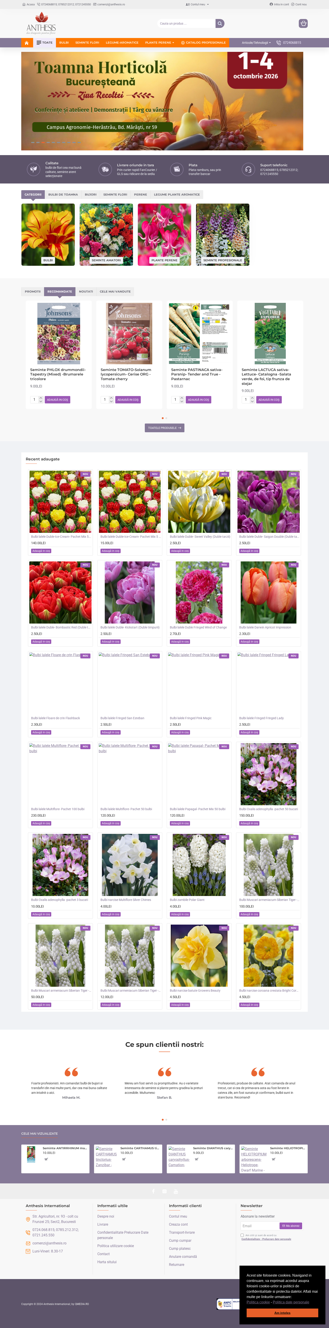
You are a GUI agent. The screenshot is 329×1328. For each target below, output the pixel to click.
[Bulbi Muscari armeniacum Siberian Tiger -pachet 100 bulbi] (268, 865)
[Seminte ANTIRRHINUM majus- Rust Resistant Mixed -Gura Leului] (31, 1154)
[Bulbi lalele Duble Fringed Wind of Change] (199, 592)
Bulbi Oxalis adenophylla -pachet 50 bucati (268, 809)
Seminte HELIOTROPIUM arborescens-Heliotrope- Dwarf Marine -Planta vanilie (288, 1148)
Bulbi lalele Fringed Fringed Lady (261, 718)
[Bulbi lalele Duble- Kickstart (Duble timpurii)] (130, 592)
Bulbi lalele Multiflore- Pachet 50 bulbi (126, 809)
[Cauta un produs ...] (220, 23)
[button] (311, 1302)
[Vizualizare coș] (303, 23)
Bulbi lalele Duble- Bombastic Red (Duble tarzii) (61, 627)
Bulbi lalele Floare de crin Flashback (55, 718)
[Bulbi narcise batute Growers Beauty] (199, 956)
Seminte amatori (106, 260)
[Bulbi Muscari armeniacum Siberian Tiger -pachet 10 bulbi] (130, 956)
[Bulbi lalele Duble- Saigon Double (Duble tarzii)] (268, 502)
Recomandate (59, 291)
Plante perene (164, 260)
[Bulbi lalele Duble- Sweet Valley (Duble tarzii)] (199, 502)
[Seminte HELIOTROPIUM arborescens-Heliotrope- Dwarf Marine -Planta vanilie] (254, 1159)
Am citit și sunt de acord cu (266, 1237)
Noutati (86, 291)
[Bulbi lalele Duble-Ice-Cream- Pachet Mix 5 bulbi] (130, 502)
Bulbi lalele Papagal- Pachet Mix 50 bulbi (197, 809)
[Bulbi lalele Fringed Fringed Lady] (268, 683)
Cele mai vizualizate (39, 1134)
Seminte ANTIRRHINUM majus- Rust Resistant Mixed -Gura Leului (65, 1148)
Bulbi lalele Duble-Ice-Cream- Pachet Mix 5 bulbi (130, 536)
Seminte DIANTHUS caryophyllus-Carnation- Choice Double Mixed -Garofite (213, 1148)
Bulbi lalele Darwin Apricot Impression (265, 627)
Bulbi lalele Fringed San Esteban (122, 718)
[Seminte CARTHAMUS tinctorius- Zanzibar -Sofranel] (106, 1156)
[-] (40, 401)
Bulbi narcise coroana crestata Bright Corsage (269, 990)
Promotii (33, 291)
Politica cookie (258, 1302)
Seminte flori (115, 194)
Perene (140, 194)
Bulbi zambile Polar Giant (187, 900)
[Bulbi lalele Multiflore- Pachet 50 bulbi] (130, 774)
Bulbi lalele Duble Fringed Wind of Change (198, 627)
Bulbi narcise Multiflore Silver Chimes (125, 900)
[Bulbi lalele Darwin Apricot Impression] (268, 592)
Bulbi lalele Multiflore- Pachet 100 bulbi (57, 809)
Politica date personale (291, 1302)
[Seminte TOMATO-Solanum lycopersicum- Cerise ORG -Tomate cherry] (129, 333)
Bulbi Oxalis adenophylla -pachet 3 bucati (59, 900)
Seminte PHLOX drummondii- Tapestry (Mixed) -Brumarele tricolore (58, 374)
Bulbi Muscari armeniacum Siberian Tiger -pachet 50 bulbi (61, 990)
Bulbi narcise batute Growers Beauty (195, 990)
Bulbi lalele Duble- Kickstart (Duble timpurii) (130, 627)
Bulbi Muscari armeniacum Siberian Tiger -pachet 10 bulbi (130, 990)
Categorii (33, 194)
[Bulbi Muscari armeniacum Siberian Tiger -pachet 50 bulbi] (60, 956)
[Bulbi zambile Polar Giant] (199, 865)
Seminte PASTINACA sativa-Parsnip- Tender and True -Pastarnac (196, 374)
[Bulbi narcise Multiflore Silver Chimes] (130, 865)
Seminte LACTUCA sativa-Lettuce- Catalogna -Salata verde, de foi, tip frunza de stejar (266, 377)
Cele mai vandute (115, 291)
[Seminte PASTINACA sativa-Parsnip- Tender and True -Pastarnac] (200, 333)
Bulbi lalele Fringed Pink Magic (191, 718)
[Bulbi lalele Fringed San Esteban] (130, 683)
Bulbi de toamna (63, 194)
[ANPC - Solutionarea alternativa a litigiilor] (239, 1304)
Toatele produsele (162, 428)
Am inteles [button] (282, 1313)
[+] (40, 398)
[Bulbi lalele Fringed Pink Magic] (199, 683)
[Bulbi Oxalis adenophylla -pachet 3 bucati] (60, 865)
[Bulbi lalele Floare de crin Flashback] (60, 683)
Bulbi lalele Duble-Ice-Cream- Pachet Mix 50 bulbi (61, 536)
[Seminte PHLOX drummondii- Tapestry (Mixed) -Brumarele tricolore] (59, 333)
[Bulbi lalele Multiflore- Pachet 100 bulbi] (60, 774)
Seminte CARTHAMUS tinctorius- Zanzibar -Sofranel (140, 1148)
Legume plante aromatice (177, 194)
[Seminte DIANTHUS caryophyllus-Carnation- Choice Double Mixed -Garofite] (179, 1156)
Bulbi (48, 260)
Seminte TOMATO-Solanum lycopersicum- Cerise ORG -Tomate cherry (126, 374)
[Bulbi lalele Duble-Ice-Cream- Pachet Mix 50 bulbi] (60, 502)
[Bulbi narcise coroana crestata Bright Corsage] (268, 956)
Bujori (90, 194)
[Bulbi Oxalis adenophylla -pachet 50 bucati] (268, 774)
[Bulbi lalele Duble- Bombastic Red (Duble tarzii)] (60, 592)
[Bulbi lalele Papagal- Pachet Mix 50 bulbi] (199, 774)
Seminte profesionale (222, 260)
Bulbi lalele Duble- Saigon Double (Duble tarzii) (269, 536)
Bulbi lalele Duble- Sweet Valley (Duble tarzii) (200, 536)
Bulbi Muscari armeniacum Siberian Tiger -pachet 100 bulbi (269, 900)
